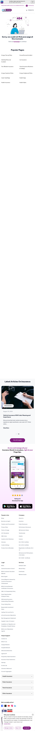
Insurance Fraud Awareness (8, 659)
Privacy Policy (4, 527)
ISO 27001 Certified (24, 542)
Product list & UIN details (7, 548)
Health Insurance (5, 82)
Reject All (18, 728)
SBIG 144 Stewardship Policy (8, 591)
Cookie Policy (7, 724)
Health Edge (22, 78)
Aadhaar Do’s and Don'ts (7, 612)
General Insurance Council (7, 568)
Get (32, 2)
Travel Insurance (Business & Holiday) (26, 67)
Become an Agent (5, 521)
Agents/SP (4, 653)
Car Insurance (23, 60)
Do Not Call (4, 665)
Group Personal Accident (25, 55)
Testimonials (22, 533)
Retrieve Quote (22, 574)
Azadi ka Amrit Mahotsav (7, 539)
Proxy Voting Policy (6, 604)
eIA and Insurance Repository (8, 615)
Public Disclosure (23, 524)
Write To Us (4, 641)
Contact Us (4, 638)
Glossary (3, 542)
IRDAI (2, 565)
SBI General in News (24, 530)
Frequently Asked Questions (8, 656)
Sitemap (3, 662)
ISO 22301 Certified (24, 545)
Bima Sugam (4, 576)
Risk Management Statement (8, 618)
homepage (17, 41)
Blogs (2, 518)
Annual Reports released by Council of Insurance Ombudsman (8, 581)
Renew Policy (22, 568)
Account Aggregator (6, 671)
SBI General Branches (6, 650)
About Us (21, 518)
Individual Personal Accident (6, 61)
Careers (21, 539)
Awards (21, 536)
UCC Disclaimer (5, 533)
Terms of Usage (5, 530)
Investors (21, 521)
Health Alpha (22, 82)
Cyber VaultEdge (5, 78)
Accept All (26, 728)
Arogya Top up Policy (6, 55)
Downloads (21, 571)
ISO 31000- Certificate (24, 558)
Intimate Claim (22, 565)
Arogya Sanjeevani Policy (25, 73)
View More (6, 428)
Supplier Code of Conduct (7, 621)
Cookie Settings (5, 545)
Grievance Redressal (6, 668)
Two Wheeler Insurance (7, 66)
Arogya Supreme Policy (7, 73)
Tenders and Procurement (7, 524)
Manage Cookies (9, 728)
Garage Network (5, 644)
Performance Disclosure (25, 527)
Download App (31, 5)
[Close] (33, 715)
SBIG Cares (4, 536)
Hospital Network (5, 647)
